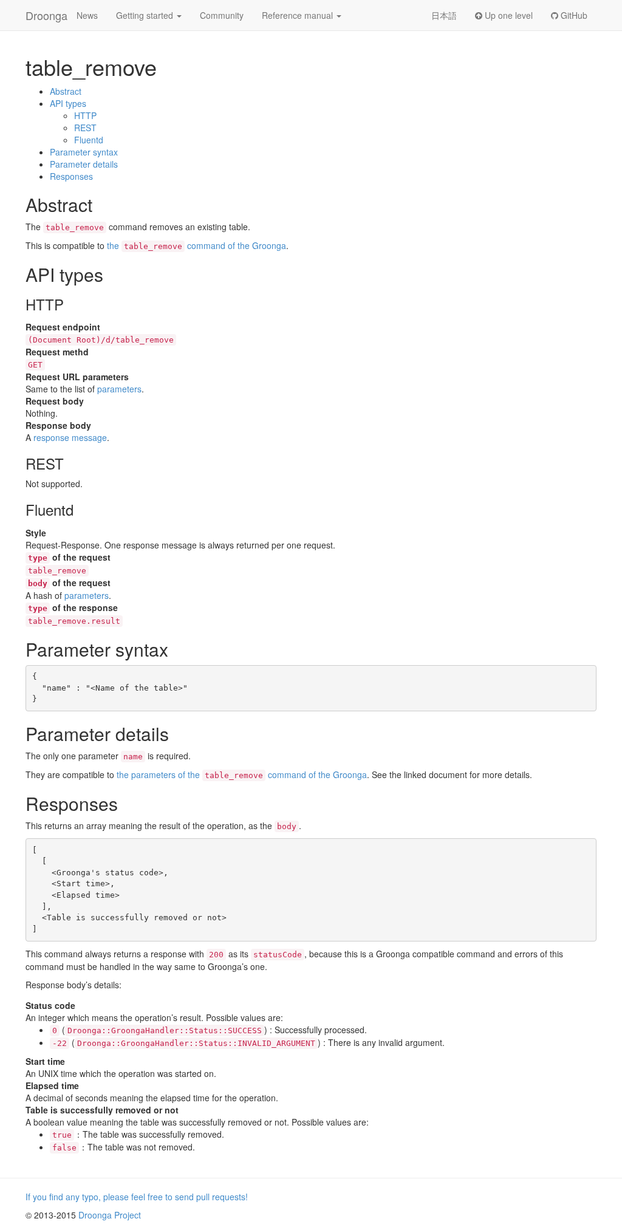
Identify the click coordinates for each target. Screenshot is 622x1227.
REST (85, 127)
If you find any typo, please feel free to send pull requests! (137, 1197)
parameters (119, 389)
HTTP (85, 115)
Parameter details (84, 164)
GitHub (572, 15)
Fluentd (88, 140)
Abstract (65, 91)
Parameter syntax (84, 152)
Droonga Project (109, 1215)
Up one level (507, 15)
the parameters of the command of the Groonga (242, 774)
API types (68, 103)
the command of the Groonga (196, 245)
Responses (71, 176)
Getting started (146, 15)
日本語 (444, 15)
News (87, 15)
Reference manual (298, 15)
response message (70, 437)
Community (222, 15)
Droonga (46, 15)
